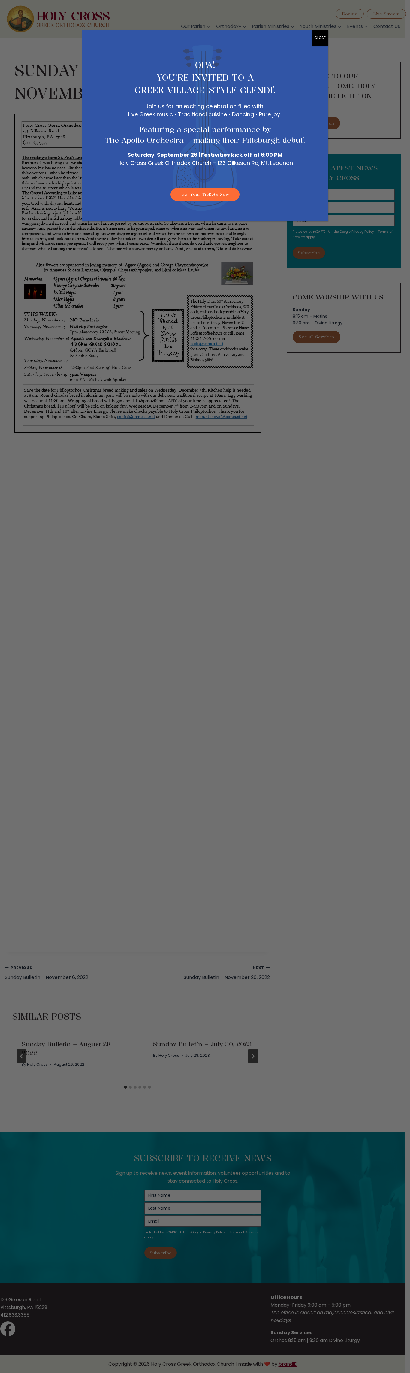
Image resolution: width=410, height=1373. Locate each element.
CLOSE (320, 37)
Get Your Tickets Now (205, 194)
